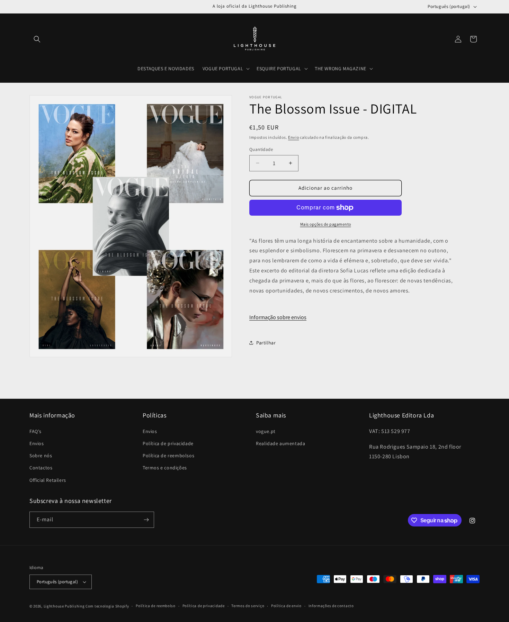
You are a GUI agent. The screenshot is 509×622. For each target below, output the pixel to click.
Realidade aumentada (280, 443)
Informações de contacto (331, 605)
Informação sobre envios (277, 317)
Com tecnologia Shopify (107, 606)
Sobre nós (40, 455)
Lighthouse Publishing (64, 606)
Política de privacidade (168, 443)
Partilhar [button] (266, 343)
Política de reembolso (156, 605)
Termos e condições (165, 468)
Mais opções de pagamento (325, 224)
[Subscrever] (146, 520)
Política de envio (286, 605)
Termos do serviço (247, 605)
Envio (293, 137)
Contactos (40, 468)
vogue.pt (266, 431)
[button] (37, 39)
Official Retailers (47, 480)
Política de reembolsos (168, 455)
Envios (36, 443)
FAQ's (35, 431)
